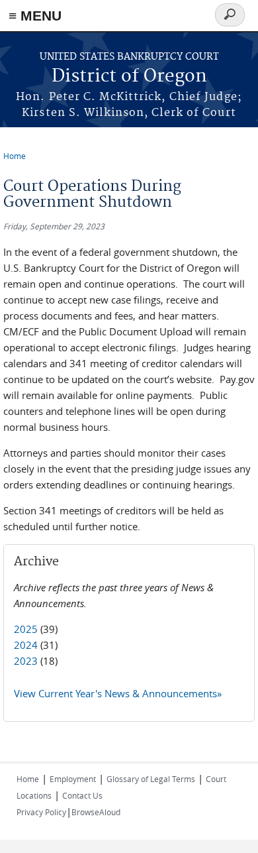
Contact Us (82, 795)
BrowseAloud (95, 812)
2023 (26, 660)
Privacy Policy (41, 812)
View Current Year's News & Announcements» (118, 693)
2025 (26, 629)
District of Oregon (129, 76)
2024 (26, 645)
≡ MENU (35, 15)
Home (14, 155)
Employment (73, 778)
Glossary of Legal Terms (151, 778)
